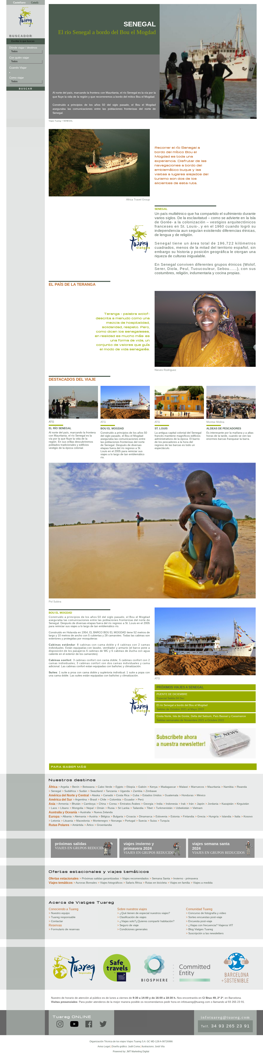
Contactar (56, 921)
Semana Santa (160, 878)
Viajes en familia (179, 882)
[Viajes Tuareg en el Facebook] (88, 1025)
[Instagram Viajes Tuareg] (60, 1025)
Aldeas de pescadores (223, 428)
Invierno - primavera (184, 878)
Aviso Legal (104, 1046)
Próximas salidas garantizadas (99, 878)
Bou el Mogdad (112, 428)
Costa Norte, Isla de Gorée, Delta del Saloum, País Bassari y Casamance (201, 716)
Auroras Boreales (85, 882)
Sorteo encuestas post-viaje (204, 917)
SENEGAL (68, 121)
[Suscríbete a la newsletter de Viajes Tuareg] (205, 757)
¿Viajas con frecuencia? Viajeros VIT (209, 925)
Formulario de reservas (64, 929)
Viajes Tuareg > (56, 121)
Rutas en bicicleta (155, 882)
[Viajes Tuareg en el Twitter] (103, 1025)
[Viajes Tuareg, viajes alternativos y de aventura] (25, 25)
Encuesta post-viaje (199, 921)
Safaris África (132, 882)
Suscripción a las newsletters (205, 933)
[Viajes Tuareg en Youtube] (74, 1025)
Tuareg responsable (62, 917)
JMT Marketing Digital (137, 1051)
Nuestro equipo (59, 913)
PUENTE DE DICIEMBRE (172, 694)
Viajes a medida (202, 882)
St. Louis (161, 428)
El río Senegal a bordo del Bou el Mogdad (182, 705)
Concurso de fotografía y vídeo (206, 913)
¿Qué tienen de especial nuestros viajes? (143, 913)
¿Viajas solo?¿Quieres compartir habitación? (145, 921)
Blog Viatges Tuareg (199, 929)
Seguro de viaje (128, 925)
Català (34, 2)
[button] (9, 72)
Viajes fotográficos (110, 882)
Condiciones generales (132, 929)
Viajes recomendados (134, 878)
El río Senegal (60, 428)
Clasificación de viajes (131, 917)
